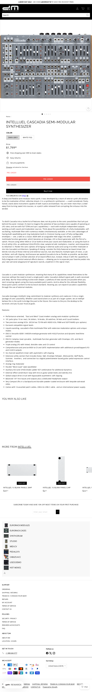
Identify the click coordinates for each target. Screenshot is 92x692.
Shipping (9, 167)
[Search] (87, 15)
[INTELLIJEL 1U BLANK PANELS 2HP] (61, 472)
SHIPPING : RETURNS (9, 593)
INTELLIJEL (24, 446)
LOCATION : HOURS (9, 641)
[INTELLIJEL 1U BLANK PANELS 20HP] (21, 472)
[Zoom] (88, 108)
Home (8, 116)
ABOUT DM (6, 638)
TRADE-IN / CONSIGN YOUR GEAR (14, 596)
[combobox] (46, 15)
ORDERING (6, 589)
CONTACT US (7, 609)
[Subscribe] (57, 512)
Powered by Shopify (50, 687)
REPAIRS (5, 599)
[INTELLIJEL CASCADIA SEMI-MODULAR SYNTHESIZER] (17, 421)
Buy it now (48, 191)
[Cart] (83, 8)
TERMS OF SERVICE (9, 606)
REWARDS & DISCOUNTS (11, 625)
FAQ (3, 628)
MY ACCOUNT (7, 602)
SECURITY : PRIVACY (9, 618)
